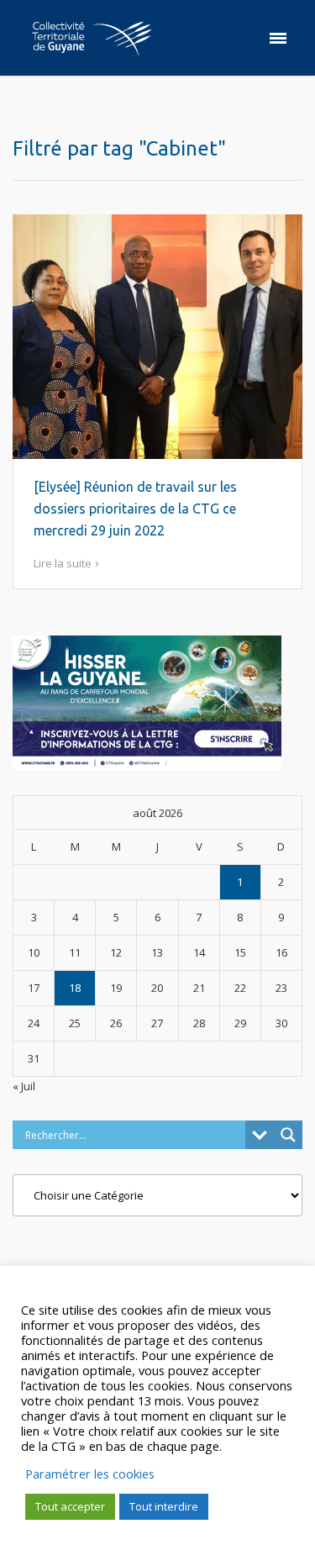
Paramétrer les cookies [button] (90, 1473)
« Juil (24, 1086)
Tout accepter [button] (70, 1506)
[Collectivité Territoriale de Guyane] (92, 38)
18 (75, 987)
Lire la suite (63, 563)
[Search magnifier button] (288, 1135)
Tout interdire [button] (163, 1506)
